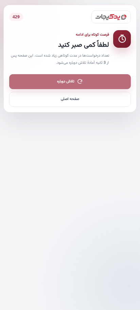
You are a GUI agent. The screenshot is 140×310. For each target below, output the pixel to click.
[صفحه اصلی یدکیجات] (111, 17)
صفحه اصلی (70, 99)
